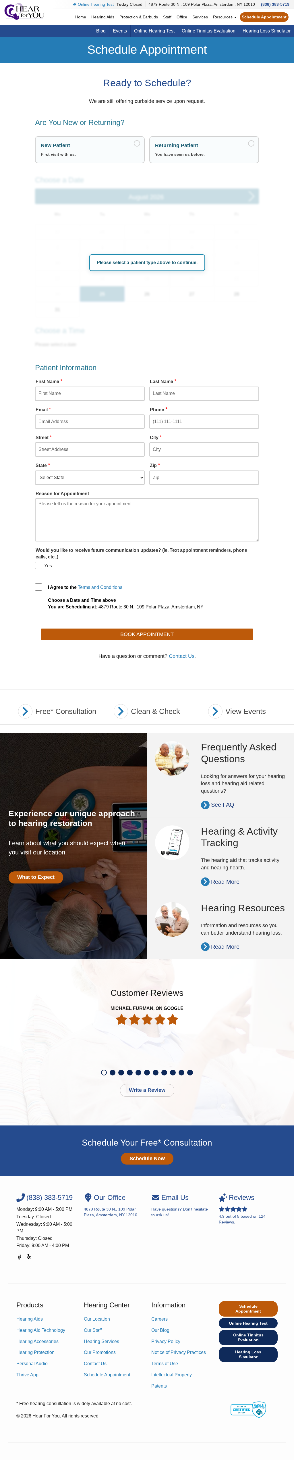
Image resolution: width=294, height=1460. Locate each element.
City (156, 437)
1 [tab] (104, 1072)
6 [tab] (147, 1072)
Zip (155, 465)
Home (80, 17)
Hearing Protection (35, 1352)
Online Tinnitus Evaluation (208, 30)
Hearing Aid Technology (40, 1330)
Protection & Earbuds (138, 17)
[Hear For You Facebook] (19, 1258)
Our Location (97, 1319)
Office (182, 17)
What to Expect (36, 877)
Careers (159, 1319)
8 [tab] (164, 1072)
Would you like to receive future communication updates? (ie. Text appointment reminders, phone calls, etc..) (141, 553)
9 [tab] (173, 1072)
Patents (159, 1386)
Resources (223, 17)
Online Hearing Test (96, 4)
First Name (49, 381)
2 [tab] (112, 1072)
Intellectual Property (171, 1374)
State (43, 465)
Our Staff (93, 1330)
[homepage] (24, 11)
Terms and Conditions (100, 587)
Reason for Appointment (62, 493)
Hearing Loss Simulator (267, 30)
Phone (159, 409)
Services (200, 17)
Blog (101, 30)
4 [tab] (130, 1072)
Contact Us (181, 656)
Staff (167, 17)
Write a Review (147, 1090)
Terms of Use (164, 1363)
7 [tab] (155, 1072)
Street (44, 437)
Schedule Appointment (264, 17)
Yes (48, 565)
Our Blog (160, 1330)
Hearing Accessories (37, 1341)
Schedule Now (147, 1158)
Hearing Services (101, 1341)
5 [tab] (138, 1072)
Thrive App (27, 1374)
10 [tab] (181, 1072)
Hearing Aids (102, 17)
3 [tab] (121, 1072)
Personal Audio (32, 1363)
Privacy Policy (165, 1341)
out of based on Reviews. (242, 1209)
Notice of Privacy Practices (178, 1352)
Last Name (163, 381)
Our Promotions (100, 1352)
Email (43, 409)
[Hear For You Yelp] (29, 1258)
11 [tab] (190, 1072)
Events (120, 30)
